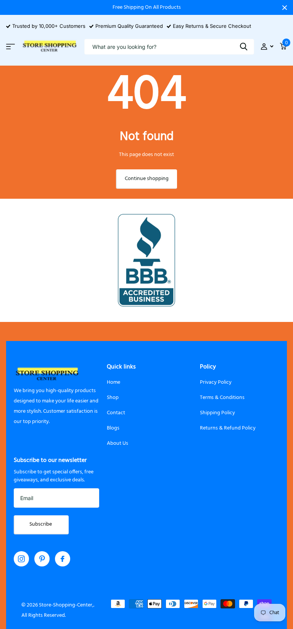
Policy (208, 367)
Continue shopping (147, 178)
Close (284, 7)
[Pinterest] (42, 558)
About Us (117, 443)
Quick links (121, 367)
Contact (116, 413)
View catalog (10, 46)
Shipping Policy (217, 413)
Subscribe (41, 524)
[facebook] (62, 559)
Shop (113, 397)
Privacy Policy (216, 382)
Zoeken (243, 47)
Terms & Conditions (222, 397)
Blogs (113, 428)
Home (113, 382)
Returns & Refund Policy (228, 428)
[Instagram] (21, 558)
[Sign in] (267, 46)
